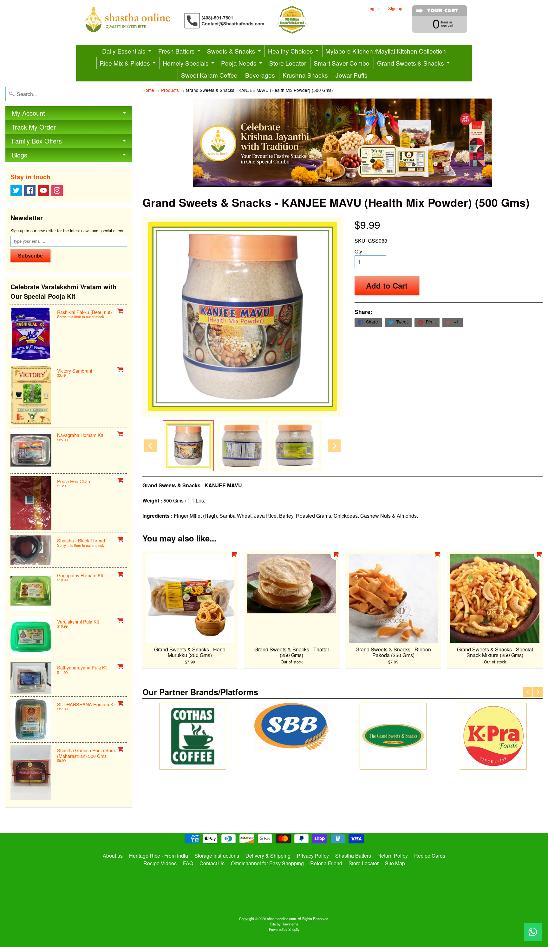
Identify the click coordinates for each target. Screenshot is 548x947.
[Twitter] (16, 190)
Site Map (395, 863)
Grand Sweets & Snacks (410, 63)
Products (170, 90)
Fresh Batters (176, 51)
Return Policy (392, 855)
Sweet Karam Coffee (209, 75)
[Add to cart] (120, 311)
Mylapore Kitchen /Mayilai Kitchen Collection (385, 51)
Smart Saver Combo (341, 63)
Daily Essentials (124, 51)
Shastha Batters (353, 855)
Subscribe (30, 255)
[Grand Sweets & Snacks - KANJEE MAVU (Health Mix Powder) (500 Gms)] (188, 445)
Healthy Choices (290, 51)
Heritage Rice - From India (158, 855)
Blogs (19, 154)
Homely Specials (186, 63)
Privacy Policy (313, 855)
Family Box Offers (37, 140)
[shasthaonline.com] (206, 20)
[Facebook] (30, 190)
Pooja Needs (239, 63)
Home (148, 90)
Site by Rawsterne (284, 923)
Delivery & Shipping (267, 855)
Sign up (395, 9)
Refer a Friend (326, 863)
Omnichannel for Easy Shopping (267, 863)
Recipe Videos (160, 863)
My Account (28, 113)
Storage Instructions (216, 855)
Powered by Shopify (284, 929)
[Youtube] (43, 190)
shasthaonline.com (281, 918)
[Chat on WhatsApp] (533, 932)
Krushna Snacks (305, 75)
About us (113, 855)
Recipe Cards (429, 855)
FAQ (188, 863)
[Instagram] (57, 190)
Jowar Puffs (352, 75)
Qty (358, 251)
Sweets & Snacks (231, 51)
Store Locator (287, 63)
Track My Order (34, 126)
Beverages (260, 75)
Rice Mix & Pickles (125, 63)
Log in (373, 9)
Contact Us (212, 863)
